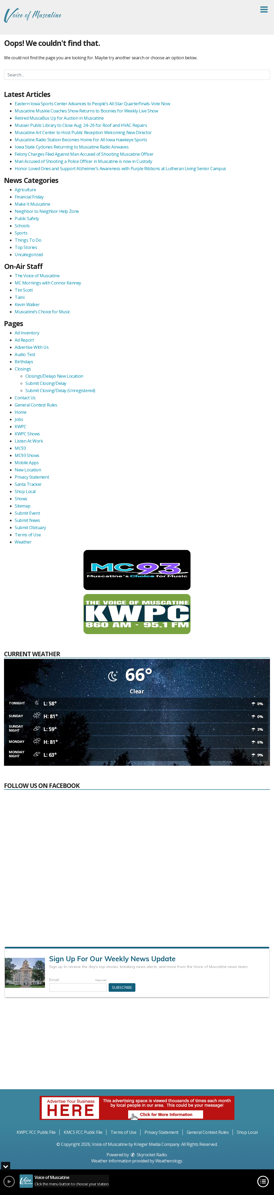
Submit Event (27, 513)
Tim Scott (24, 290)
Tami (19, 297)
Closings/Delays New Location (54, 376)
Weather (23, 542)
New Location (28, 470)
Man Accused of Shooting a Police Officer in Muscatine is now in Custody (83, 161)
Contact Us (25, 398)
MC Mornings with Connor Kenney (48, 283)
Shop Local (25, 491)
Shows (21, 499)
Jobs (19, 419)
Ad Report (24, 340)
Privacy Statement (32, 477)
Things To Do (28, 240)
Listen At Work (29, 441)
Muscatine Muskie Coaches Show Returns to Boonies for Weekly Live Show (86, 111)
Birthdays (24, 362)
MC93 (20, 448)
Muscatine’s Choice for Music (42, 312)
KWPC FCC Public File (36, 1132)
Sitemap (22, 506)
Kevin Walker (27, 304)
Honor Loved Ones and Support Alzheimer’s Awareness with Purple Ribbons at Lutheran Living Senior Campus (120, 168)
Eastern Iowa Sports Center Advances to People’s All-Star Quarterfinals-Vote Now (92, 104)
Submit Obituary (30, 527)
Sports (21, 233)
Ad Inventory (27, 333)
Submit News (27, 520)
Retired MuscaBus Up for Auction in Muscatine (59, 118)
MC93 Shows (27, 455)
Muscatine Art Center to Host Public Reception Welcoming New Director (83, 132)
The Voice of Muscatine (37, 276)
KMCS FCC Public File (83, 1132)
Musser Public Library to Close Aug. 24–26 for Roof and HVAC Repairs (81, 125)
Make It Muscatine (32, 204)
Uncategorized (29, 254)
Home (20, 412)
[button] (264, 9)
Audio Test (25, 354)
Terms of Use (28, 535)
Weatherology (168, 1161)
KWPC (20, 426)
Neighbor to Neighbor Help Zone (47, 211)
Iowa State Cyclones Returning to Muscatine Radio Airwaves (71, 147)
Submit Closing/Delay (45, 383)
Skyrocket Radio (151, 1155)
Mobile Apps (27, 463)
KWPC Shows (27, 434)
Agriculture (25, 190)
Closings (23, 369)
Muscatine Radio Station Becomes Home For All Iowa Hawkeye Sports (81, 140)
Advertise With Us (31, 347)
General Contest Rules (36, 405)
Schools (22, 226)
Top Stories (26, 247)
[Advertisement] (137, 1045)
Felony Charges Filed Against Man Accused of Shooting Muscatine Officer (84, 154)
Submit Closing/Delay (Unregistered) (60, 390)
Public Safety (27, 218)
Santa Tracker (28, 484)
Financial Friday (29, 197)
